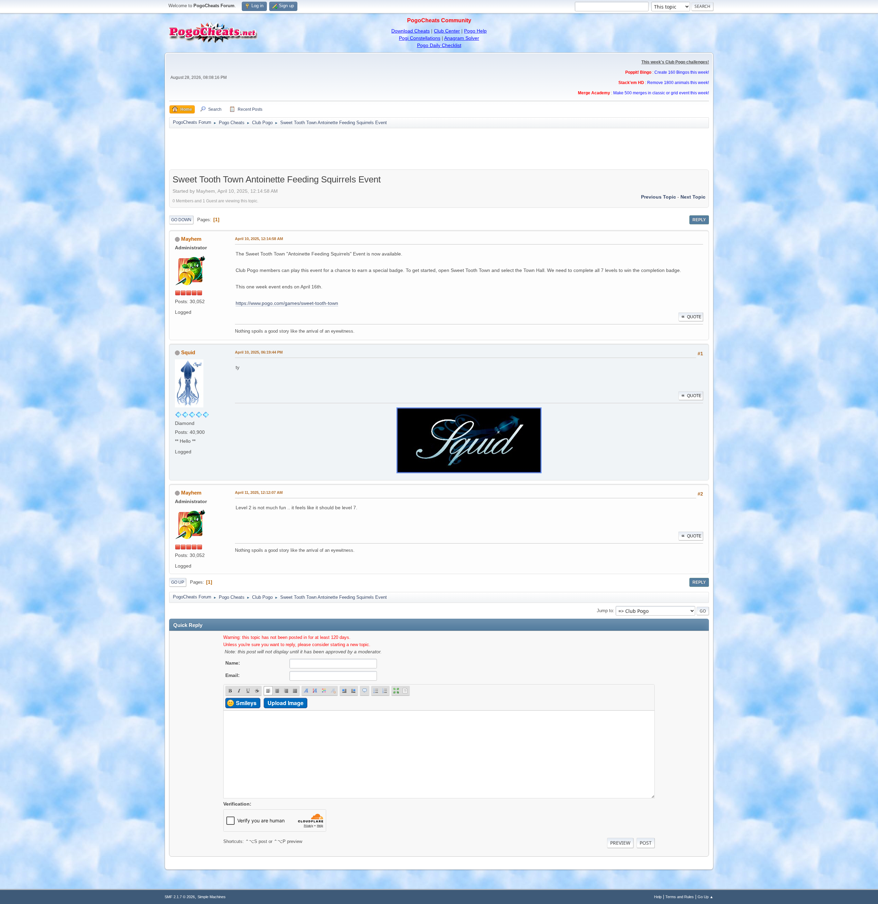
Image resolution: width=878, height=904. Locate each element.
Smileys (246, 703)
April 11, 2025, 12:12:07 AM (259, 492)
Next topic (692, 197)
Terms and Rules (679, 897)
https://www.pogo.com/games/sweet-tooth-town (287, 303)
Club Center (447, 31)
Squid (188, 352)
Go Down (181, 219)
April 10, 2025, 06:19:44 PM (259, 352)
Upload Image (286, 703)
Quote (694, 316)
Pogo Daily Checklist (439, 45)
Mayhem (191, 239)
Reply (699, 219)
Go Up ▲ (705, 897)
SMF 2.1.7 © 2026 (180, 897)
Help (658, 897)
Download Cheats (410, 31)
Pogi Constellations (419, 38)
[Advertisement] (439, 148)
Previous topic (658, 197)
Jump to (605, 610)
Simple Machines (212, 897)
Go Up (177, 582)
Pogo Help (475, 31)
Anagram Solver (461, 38)
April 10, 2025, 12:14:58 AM (259, 239)
